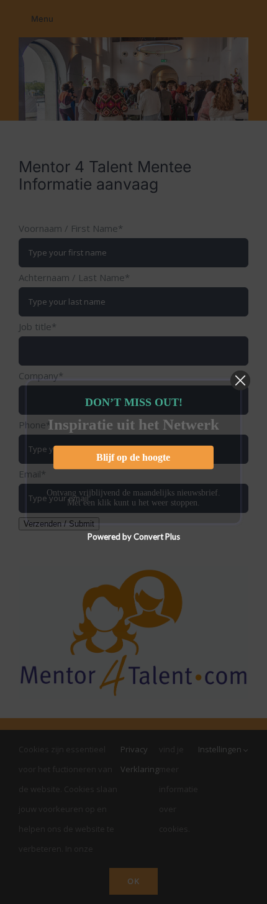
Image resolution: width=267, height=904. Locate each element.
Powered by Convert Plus (134, 537)
